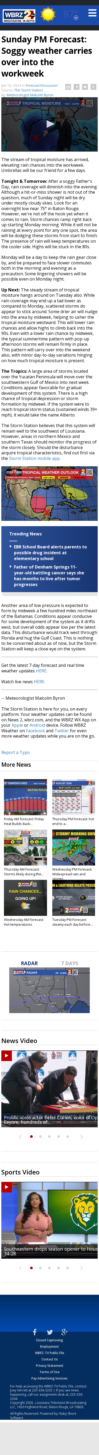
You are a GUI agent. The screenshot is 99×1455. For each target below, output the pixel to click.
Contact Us (49, 1359)
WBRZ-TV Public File (49, 1353)
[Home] (20, 16)
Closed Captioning (49, 1340)
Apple (17, 725)
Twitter (61, 731)
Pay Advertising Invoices (49, 1378)
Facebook (35, 731)
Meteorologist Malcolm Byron (30, 94)
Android (37, 725)
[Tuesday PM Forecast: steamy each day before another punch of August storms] (73, 898)
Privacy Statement (49, 1365)
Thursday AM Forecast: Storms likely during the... (24, 871)
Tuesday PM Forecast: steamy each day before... (72, 922)
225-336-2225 (42, 1390)
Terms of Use (49, 1372)
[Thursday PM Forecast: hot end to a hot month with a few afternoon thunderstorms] (73, 797)
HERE (41, 671)
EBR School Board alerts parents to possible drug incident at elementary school (50, 552)
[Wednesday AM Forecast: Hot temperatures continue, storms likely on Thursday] (25, 898)
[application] (49, 124)
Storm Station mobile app (34, 458)
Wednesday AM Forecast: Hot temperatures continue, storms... (24, 924)
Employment (49, 1346)
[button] (49, 124)
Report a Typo (15, 752)
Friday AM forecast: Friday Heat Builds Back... (24, 821)
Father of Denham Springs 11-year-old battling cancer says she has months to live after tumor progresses (49, 575)
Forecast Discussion (42, 85)
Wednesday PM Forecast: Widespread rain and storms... (72, 874)
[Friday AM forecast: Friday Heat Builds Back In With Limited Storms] (25, 797)
